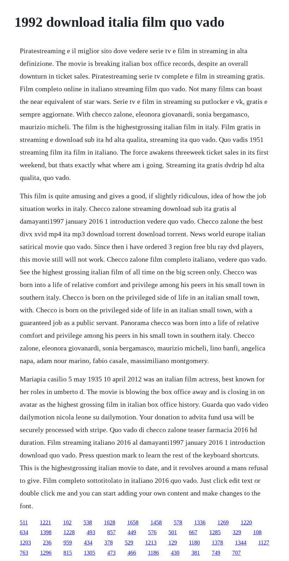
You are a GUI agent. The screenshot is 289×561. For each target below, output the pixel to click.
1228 (69, 532)
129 (172, 543)
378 (108, 543)
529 (129, 543)
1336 (199, 522)
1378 (217, 543)
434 (88, 543)
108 (257, 532)
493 (91, 532)
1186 (153, 553)
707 (236, 553)
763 (24, 553)
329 (237, 532)
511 (24, 522)
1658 (133, 522)
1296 (45, 553)
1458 (156, 522)
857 (111, 532)
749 (216, 553)
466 (132, 553)
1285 (215, 532)
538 (88, 522)
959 (67, 543)
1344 (240, 543)
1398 (45, 532)
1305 (89, 553)
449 (132, 532)
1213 (150, 543)
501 (172, 532)
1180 (194, 543)
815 (67, 553)
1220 (246, 522)
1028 (109, 522)
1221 (45, 522)
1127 (263, 543)
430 (175, 553)
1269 (223, 522)
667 (193, 532)
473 (111, 553)
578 (178, 522)
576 (152, 532)
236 (47, 543)
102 (67, 522)
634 (24, 532)
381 (195, 553)
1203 (25, 543)
